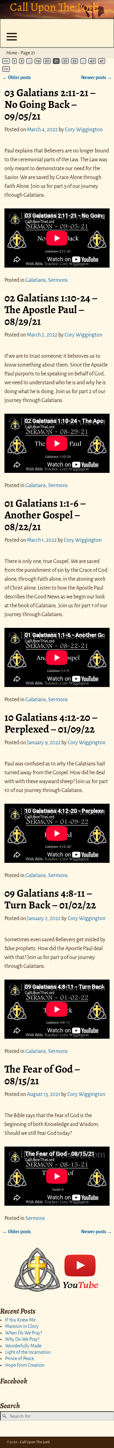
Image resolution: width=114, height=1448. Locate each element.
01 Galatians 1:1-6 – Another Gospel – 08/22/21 (45, 515)
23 (74, 61)
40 (92, 61)
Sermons (58, 280)
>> (6, 69)
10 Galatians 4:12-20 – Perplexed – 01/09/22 (50, 723)
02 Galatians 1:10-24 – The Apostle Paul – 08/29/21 (50, 310)
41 (102, 61)
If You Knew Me (20, 1319)
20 (47, 61)
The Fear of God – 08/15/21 (42, 1075)
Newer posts (96, 77)
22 (65, 61)
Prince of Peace (19, 1358)
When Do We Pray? (23, 1332)
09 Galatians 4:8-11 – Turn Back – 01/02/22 (50, 899)
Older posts (16, 77)
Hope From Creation (24, 1365)
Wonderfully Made (23, 1345)
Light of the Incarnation (28, 1352)
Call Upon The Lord (35, 1442)
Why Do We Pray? (22, 1339)
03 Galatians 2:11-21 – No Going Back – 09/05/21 (49, 104)
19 (38, 61)
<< (6, 61)
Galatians (35, 280)
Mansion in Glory (22, 1326)
